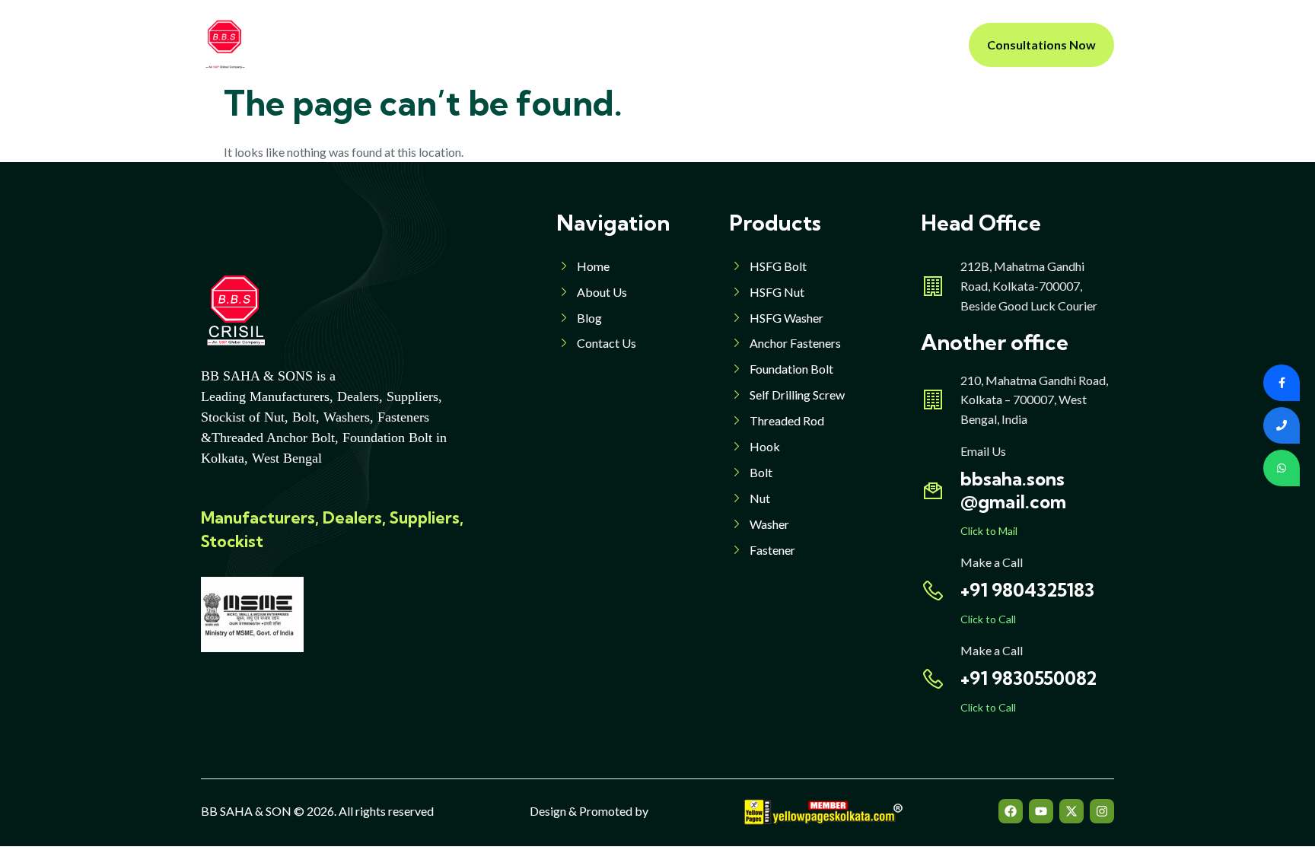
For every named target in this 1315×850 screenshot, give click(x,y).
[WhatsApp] (1281, 468)
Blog (734, 44)
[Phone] (1281, 425)
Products (561, 44)
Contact (794, 44)
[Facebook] (1010, 811)
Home (416, 44)
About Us (484, 44)
